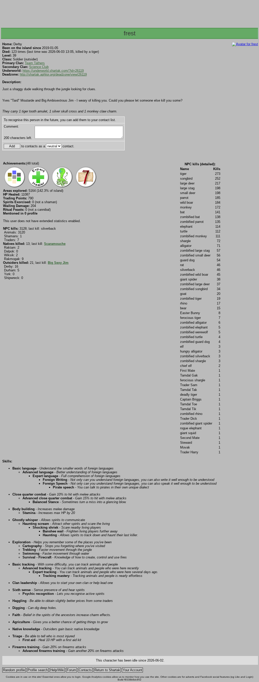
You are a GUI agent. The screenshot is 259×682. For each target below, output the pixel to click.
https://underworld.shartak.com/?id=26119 (53, 71)
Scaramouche (55, 244)
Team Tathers (35, 63)
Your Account (132, 670)
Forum (71, 670)
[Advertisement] (129, 12)
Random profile (14, 670)
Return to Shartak (107, 670)
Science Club (39, 67)
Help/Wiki (57, 670)
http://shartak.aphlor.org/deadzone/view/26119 (53, 74)
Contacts (85, 670)
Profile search (38, 670)
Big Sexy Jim (58, 263)
